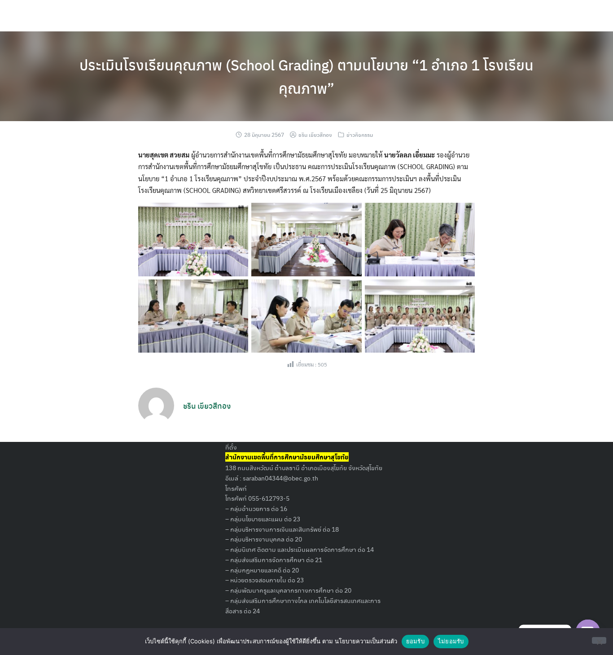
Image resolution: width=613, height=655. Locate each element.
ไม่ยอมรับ (451, 641)
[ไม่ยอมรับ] (599, 640)
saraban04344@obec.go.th (280, 477)
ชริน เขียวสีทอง (315, 135)
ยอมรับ (415, 641)
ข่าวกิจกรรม (359, 135)
